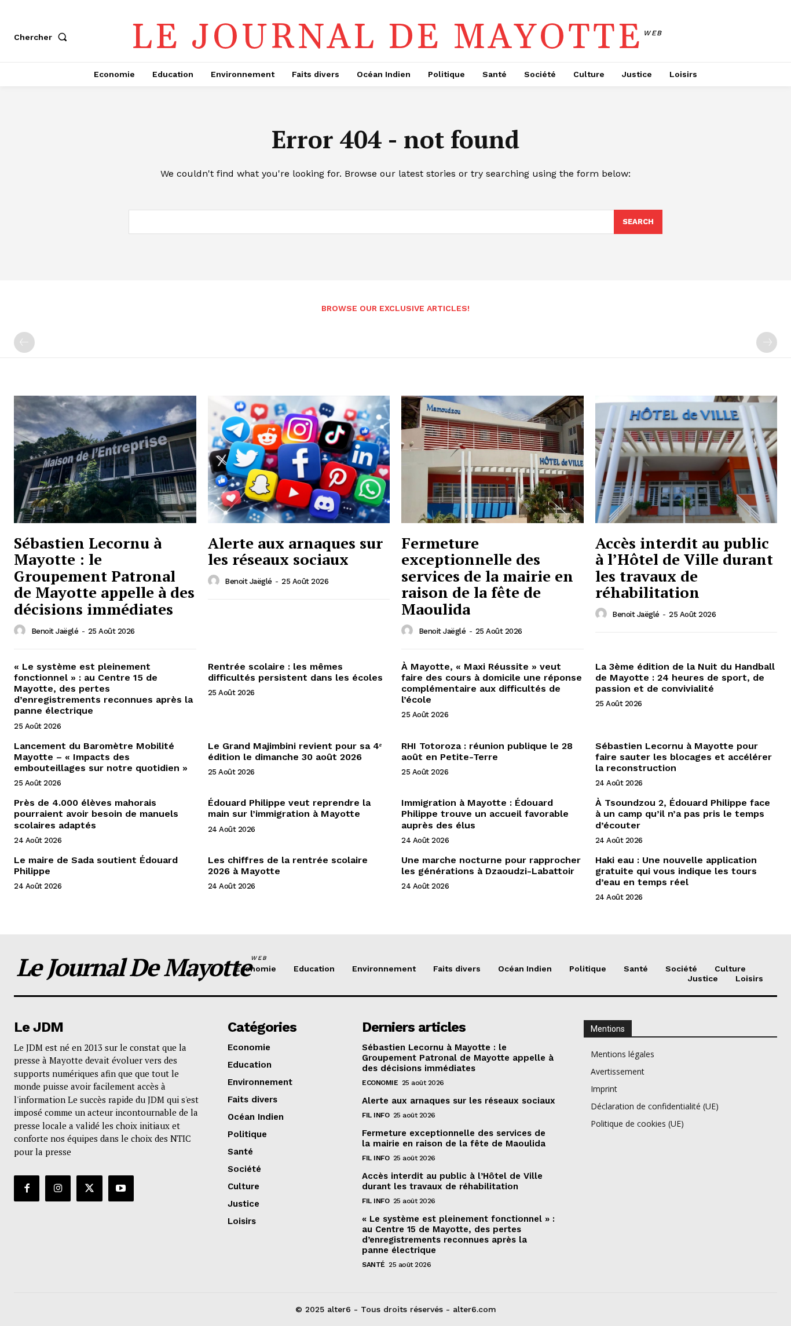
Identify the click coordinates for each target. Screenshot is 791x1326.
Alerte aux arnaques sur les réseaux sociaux (295, 551)
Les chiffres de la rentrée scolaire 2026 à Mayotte (288, 865)
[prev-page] (24, 342)
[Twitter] (89, 1188)
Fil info (375, 1115)
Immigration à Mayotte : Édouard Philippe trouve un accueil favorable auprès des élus (485, 813)
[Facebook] (26, 1188)
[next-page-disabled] (766, 342)
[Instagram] (58, 1188)
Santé (373, 1265)
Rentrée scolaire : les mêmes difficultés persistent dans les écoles (295, 672)
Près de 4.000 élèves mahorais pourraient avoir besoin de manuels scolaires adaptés (96, 813)
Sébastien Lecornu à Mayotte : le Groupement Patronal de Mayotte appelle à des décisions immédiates (104, 576)
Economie (380, 1083)
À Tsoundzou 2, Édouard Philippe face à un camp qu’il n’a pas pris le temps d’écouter (682, 813)
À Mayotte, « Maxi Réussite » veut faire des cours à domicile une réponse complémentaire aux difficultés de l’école (491, 683)
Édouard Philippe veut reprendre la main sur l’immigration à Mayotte (289, 808)
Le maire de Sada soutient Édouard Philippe (96, 865)
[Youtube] (121, 1188)
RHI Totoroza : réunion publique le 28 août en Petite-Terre (487, 751)
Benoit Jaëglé (55, 631)
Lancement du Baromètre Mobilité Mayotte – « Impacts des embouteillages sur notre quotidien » (101, 756)
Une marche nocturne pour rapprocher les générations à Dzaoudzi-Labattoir (491, 865)
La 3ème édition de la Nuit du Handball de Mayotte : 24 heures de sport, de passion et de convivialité (685, 677)
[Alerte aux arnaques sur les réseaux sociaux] (299, 459)
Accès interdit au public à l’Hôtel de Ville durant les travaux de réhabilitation (684, 567)
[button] (43, 37)
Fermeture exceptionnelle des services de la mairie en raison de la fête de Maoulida (487, 576)
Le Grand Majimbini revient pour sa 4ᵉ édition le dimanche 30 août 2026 (295, 751)
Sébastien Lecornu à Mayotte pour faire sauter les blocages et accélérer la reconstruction (683, 756)
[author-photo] (21, 630)
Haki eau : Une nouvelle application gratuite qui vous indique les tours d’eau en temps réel (676, 870)
